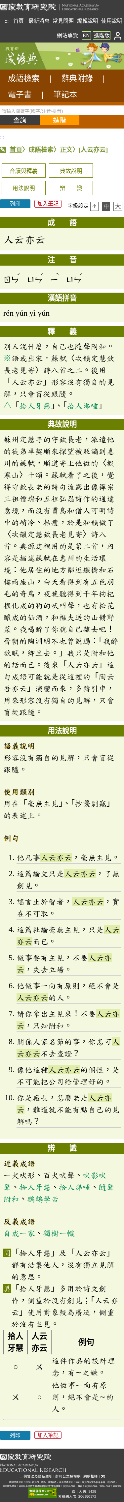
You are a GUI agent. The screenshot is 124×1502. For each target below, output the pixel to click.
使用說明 (111, 21)
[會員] (118, 35)
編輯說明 (87, 21)
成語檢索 (24, 78)
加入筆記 (48, 204)
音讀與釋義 (24, 171)
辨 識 (71, 188)
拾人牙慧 (35, 405)
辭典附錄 (77, 78)
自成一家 (19, 1233)
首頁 (18, 21)
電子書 (20, 94)
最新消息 (39, 21)
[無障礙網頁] (42, 1493)
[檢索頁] (33, 68)
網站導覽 (67, 35)
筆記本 (65, 94)
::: (7, 21)
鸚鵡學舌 (43, 1199)
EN (86, 35)
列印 (15, 204)
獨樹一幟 (59, 1233)
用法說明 (24, 188)
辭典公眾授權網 (68, 1476)
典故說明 (71, 171)
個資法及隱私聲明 (38, 1476)
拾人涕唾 (83, 405)
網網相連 (90, 1476)
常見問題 (63, 21)
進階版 (102, 35)
